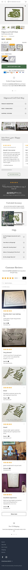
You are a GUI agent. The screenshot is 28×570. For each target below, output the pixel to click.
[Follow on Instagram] (6, 557)
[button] (19, 278)
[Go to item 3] (13, 27)
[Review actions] (24, 311)
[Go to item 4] (18, 27)
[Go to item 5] (23, 27)
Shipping (3, 549)
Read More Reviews (14, 174)
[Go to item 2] (8, 27)
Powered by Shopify (18, 565)
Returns (3, 552)
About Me (3, 544)
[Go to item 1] (3, 27)
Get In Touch (4, 547)
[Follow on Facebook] (2, 557)
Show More (10, 358)
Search (3, 542)
